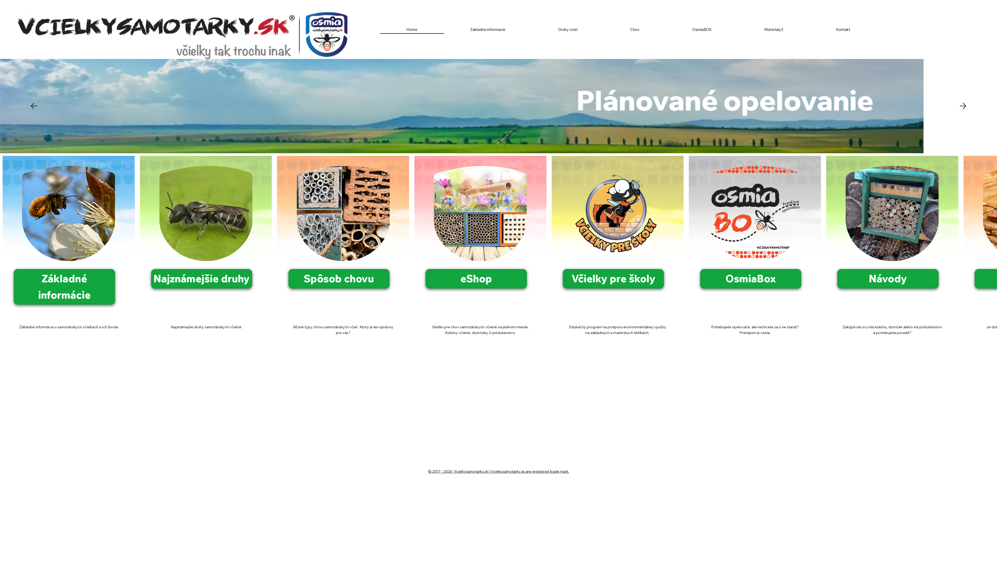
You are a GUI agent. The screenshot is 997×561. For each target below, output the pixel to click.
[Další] (963, 106)
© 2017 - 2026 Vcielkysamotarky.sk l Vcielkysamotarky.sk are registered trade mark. (498, 471)
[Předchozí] (34, 106)
